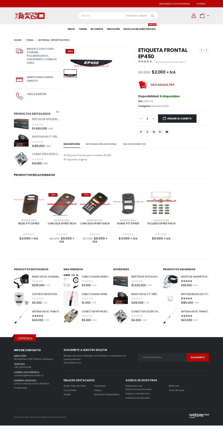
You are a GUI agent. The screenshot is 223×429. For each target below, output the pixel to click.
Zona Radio (70, 390)
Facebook (141, 132)
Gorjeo (147, 132)
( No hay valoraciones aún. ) (170, 62)
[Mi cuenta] (194, 15)
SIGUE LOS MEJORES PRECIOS (139, 27)
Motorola (99, 394)
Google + (160, 132)
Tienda (83, 29)
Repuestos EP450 (160, 106)
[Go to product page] (21, 123)
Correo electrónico (167, 132)
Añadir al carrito (179, 118)
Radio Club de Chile (75, 386)
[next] (206, 50)
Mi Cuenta (97, 29)
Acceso (201, 3)
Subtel (67, 394)
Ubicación (113, 29)
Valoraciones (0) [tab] (134, 144)
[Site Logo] (29, 16)
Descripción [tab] (72, 144)
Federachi (100, 386)
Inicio (71, 29)
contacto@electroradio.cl (28, 375)
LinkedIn (154, 132)
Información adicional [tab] (101, 144)
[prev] (201, 50)
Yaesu (97, 390)
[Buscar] (152, 15)
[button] (56, 112)
